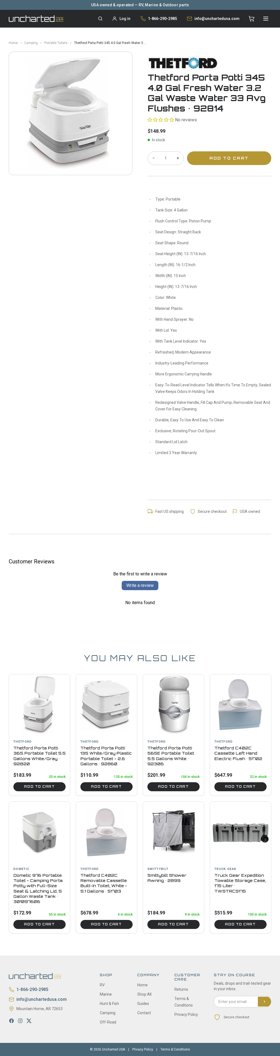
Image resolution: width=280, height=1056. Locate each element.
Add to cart (39, 787)
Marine (106, 994)
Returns (181, 989)
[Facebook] (11, 1020)
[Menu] (265, 18)
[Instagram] (20, 1020)
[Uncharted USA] (36, 18)
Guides (143, 1003)
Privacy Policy (186, 1014)
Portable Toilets (56, 43)
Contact (144, 1013)
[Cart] (251, 18)
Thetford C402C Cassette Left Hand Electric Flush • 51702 (238, 753)
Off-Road (108, 1022)
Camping (31, 43)
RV (102, 985)
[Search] (100, 18)
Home (13, 43)
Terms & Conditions (175, 1049)
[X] (29, 1020)
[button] (161, 119)
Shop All (144, 994)
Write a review (140, 585)
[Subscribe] (264, 1002)
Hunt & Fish (109, 1003)
